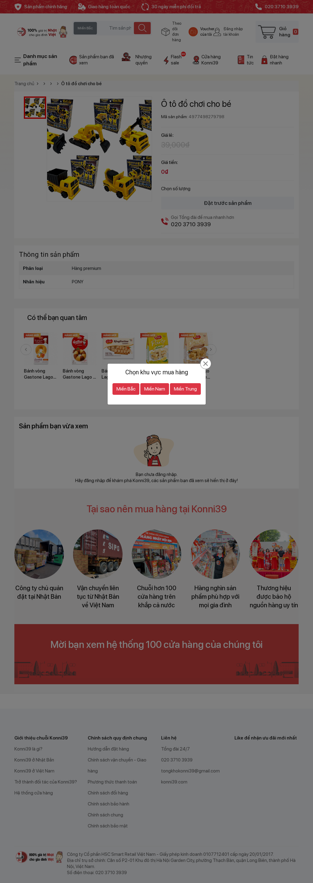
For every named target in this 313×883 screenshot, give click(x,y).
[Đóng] (205, 363)
